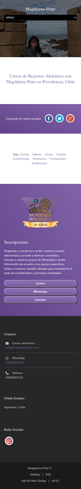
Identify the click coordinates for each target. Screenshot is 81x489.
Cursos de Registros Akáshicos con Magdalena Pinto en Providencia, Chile (40, 78)
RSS (48, 474)
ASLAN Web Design (33, 480)
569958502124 (15, 362)
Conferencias (21, 158)
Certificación (39, 163)
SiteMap (35, 474)
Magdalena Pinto (40, 9)
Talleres (37, 154)
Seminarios (39, 158)
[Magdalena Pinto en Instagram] (9, 440)
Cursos (24, 154)
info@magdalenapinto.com (22, 347)
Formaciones (58, 158)
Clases (49, 154)
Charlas (61, 154)
